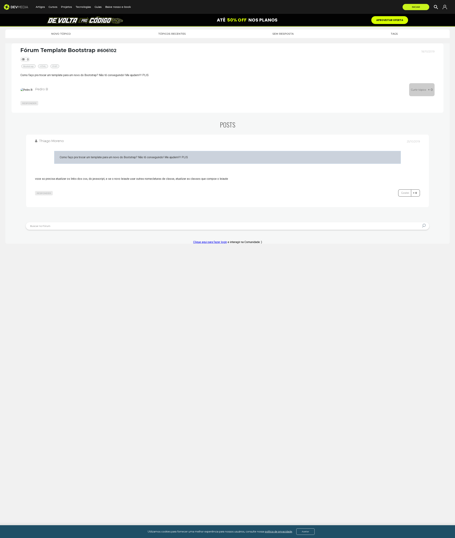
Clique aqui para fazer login (210, 242)
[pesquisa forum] (424, 226)
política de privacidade (278, 531)
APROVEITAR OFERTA (389, 20)
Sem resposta (283, 33)
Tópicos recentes (172, 33)
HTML (43, 66)
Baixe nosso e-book (118, 7)
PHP (54, 66)
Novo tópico (61, 33)
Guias (98, 7)
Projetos (66, 7)
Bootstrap (28, 66)
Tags (394, 33)
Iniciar (416, 7)
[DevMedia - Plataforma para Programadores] (18, 7)
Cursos (53, 7)
